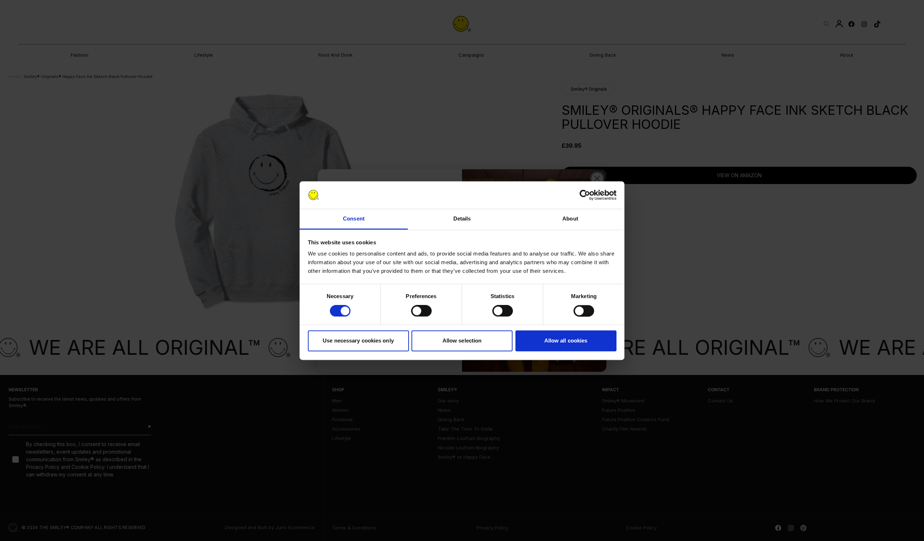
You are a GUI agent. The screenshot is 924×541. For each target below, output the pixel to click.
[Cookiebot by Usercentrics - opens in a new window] (584, 194)
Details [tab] (462, 219)
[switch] (421, 311)
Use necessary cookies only (358, 341)
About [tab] (570, 219)
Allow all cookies (566, 341)
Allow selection (462, 341)
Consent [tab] (354, 219)
